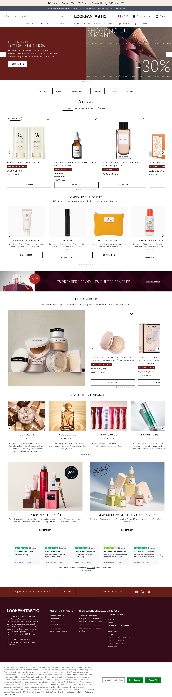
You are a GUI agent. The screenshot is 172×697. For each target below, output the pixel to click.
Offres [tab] (68, 108)
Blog (109, 628)
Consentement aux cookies (18, 640)
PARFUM (97, 91)
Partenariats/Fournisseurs (118, 625)
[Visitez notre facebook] (137, 592)
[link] (142, 16)
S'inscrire (67, 592)
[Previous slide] (3, 54)
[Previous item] (9, 152)
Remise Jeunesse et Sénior (118, 637)
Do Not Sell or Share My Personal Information (21, 644)
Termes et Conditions (88, 616)
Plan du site (112, 631)
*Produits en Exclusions (89, 625)
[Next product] (158, 349)
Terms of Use (9, 694)
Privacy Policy (84, 692)
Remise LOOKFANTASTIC (117, 641)
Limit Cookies (134, 680)
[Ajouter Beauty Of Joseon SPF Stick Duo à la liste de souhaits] (48, 119)
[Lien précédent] (9, 236)
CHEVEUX (42, 91)
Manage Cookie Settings (113, 680)
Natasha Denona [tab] (84, 108)
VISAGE (59, 91)
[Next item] (163, 152)
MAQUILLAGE (78, 91)
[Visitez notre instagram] (149, 592)
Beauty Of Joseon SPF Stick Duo (23, 162)
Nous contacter (56, 628)
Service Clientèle (57, 616)
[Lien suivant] (163, 236)
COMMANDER (17, 64)
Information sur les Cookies (90, 622)
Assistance (54, 619)
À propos (111, 619)
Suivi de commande (58, 631)
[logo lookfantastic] (90, 16)
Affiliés (110, 622)
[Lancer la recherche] (62, 16)
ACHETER (29, 184)
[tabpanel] (86, 152)
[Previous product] (93, 349)
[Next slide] (169, 54)
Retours (53, 622)
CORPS (114, 91)
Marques (111, 634)
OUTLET (130, 91)
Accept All (153, 680)
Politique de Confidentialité (90, 619)
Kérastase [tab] (102, 108)
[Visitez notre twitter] (143, 592)
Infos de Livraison (57, 625)
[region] (86, 680)
